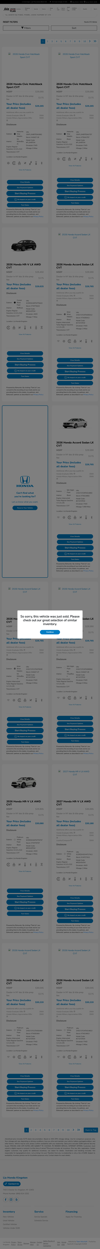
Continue (50, 632)
